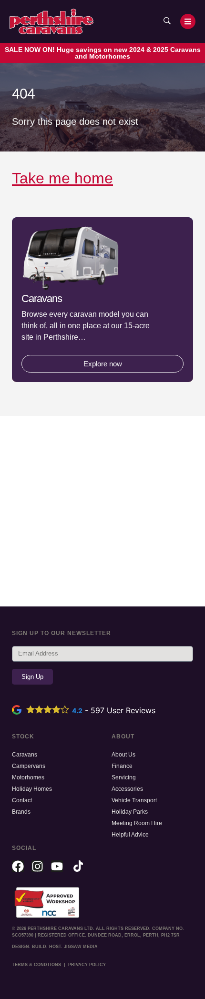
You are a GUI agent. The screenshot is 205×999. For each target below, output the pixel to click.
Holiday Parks (130, 811)
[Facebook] (18, 866)
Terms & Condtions (36, 964)
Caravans (24, 754)
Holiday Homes (32, 789)
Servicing (124, 777)
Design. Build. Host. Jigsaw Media (55, 946)
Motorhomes (28, 777)
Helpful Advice (130, 834)
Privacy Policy (87, 964)
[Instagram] (37, 866)
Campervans (28, 766)
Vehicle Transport (134, 800)
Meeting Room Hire (137, 823)
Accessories (127, 789)
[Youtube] (57, 866)
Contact (22, 800)
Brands (21, 811)
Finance (122, 766)
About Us (123, 754)
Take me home (62, 178)
